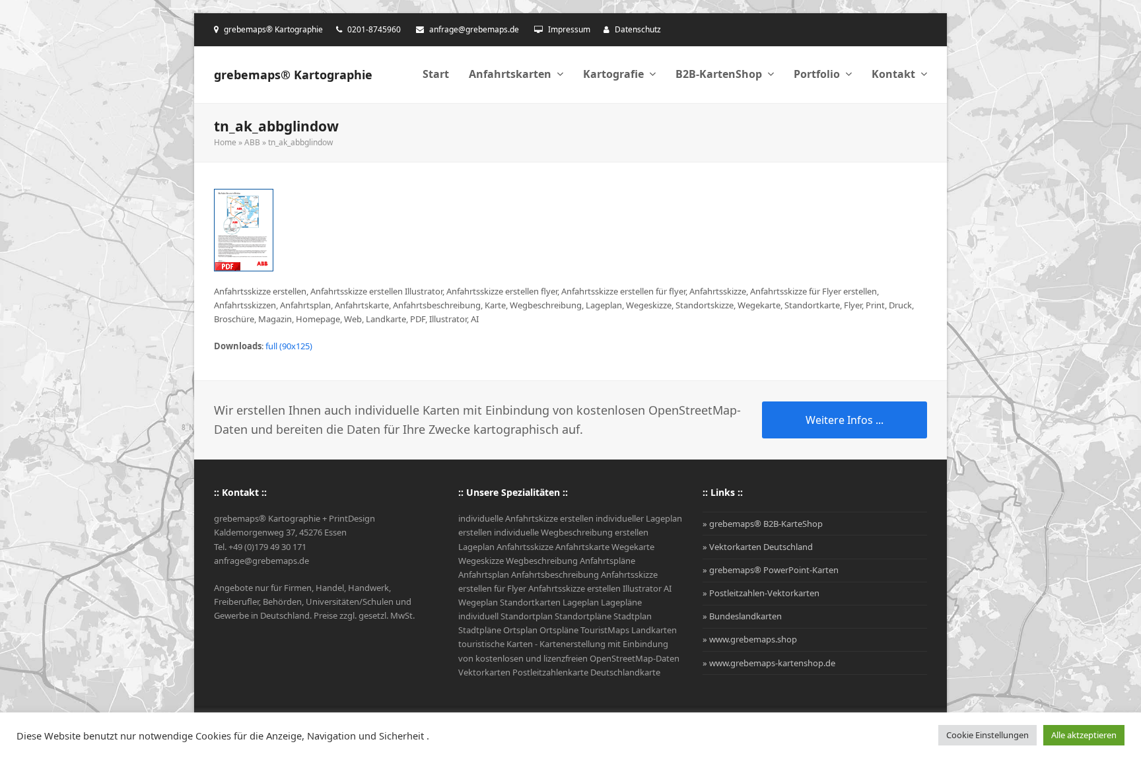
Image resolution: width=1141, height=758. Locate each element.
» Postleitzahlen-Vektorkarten (761, 593)
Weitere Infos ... (844, 420)
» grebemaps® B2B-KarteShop (763, 524)
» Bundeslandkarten (742, 616)
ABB (252, 142)
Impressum (569, 29)
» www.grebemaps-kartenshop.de (769, 663)
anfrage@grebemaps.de (474, 29)
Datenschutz (638, 29)
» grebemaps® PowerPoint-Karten (771, 570)
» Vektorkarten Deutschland (758, 547)
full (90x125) (288, 346)
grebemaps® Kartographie (293, 75)
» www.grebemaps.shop (750, 639)
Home (225, 142)
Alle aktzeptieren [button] (1084, 735)
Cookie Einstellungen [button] (987, 735)
